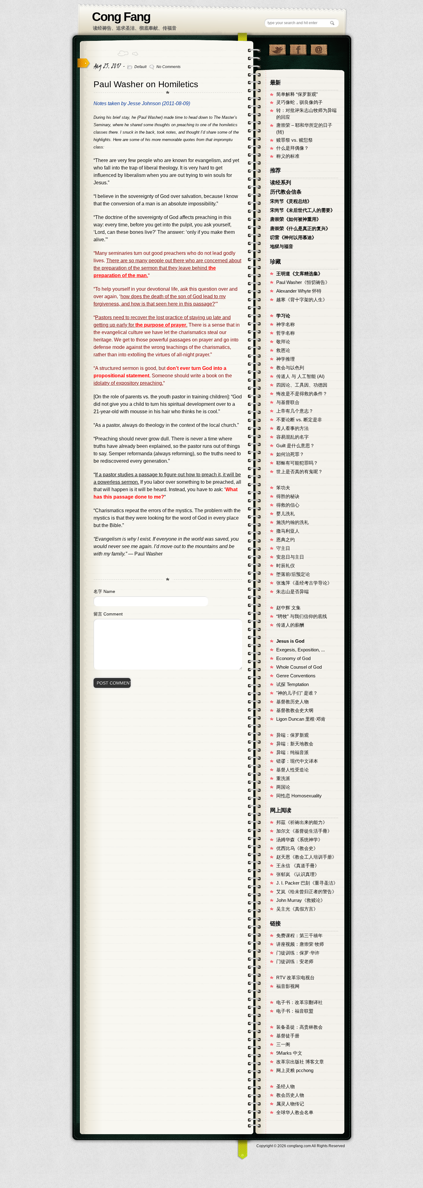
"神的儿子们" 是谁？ (297, 693)
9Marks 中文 (289, 1053)
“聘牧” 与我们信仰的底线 (301, 616)
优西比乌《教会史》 (297, 848)
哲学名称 (285, 333)
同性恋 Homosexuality (299, 795)
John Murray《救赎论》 (300, 900)
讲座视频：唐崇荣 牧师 (300, 944)
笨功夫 (283, 487)
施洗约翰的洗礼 (292, 522)
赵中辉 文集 (288, 607)
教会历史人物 (290, 1095)
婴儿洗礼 (285, 513)
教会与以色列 (290, 367)
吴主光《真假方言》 (297, 909)
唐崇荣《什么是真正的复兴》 (300, 228)
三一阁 (283, 1044)
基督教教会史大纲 (294, 710)
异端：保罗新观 (292, 735)
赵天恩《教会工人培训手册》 (306, 857)
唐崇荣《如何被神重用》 (295, 219)
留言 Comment (108, 613)
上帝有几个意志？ (294, 411)
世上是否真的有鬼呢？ (299, 471)
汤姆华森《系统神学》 (299, 839)
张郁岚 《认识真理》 (297, 874)
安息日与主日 (290, 557)
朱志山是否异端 (292, 591)
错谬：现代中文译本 (297, 761)
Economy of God (293, 658)
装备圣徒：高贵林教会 (299, 1027)
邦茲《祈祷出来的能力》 (301, 822)
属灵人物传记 (290, 1103)
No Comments (168, 67)
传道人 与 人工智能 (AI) (300, 376)
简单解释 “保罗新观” (297, 94)
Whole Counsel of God (299, 667)
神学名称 (285, 324)
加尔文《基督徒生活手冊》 (304, 831)
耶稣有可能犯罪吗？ (297, 463)
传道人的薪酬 (290, 625)
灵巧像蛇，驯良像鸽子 (299, 102)
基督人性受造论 (292, 769)
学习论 (283, 315)
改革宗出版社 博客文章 (300, 1061)
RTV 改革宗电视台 (295, 977)
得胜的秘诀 (287, 496)
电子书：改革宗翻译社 (299, 1002)
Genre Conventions (296, 675)
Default (140, 67)
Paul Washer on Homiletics (146, 84)
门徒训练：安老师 (294, 961)
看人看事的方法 (292, 428)
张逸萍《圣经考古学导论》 (304, 583)
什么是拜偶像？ (292, 148)
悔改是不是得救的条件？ (301, 393)
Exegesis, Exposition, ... (300, 649)
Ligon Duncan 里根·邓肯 (300, 719)
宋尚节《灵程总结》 (291, 201)
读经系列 (280, 183)
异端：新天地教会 (294, 743)
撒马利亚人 (287, 531)
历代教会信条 (286, 192)
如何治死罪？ (290, 454)
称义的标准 (287, 156)
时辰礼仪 (285, 565)
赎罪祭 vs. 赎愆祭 (294, 140)
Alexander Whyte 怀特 (298, 291)
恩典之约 (285, 539)
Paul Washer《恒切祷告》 (303, 282)
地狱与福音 (281, 246)
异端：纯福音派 (292, 752)
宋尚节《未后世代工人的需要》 (302, 210)
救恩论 (283, 350)
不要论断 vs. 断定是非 (299, 419)
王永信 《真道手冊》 (297, 865)
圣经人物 (285, 1086)
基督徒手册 (287, 1035)
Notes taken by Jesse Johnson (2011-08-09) (142, 103)
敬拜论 (283, 341)
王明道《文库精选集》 (299, 273)
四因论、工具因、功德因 (301, 385)
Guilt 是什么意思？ (295, 445)
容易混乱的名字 (292, 437)
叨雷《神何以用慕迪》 (293, 237)
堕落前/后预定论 (293, 574)
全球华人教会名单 (294, 1112)
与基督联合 (287, 402)
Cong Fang (121, 17)
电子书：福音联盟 (294, 1011)
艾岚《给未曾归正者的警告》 (306, 891)
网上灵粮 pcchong (294, 1070)
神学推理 (285, 359)
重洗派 (283, 778)
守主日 (283, 548)
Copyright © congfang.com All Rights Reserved (300, 1146)
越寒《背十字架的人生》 (301, 299)
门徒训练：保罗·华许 (298, 952)
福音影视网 (287, 986)
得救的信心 (287, 505)
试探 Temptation (292, 684)
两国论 (283, 787)
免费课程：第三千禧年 (299, 935)
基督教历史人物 (292, 701)
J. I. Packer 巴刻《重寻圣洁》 (307, 883)
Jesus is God (290, 641)
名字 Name (104, 591)
